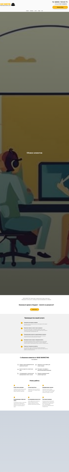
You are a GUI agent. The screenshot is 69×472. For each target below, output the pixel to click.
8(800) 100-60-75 (61, 2)
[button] (34, 309)
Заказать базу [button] (60, 7)
